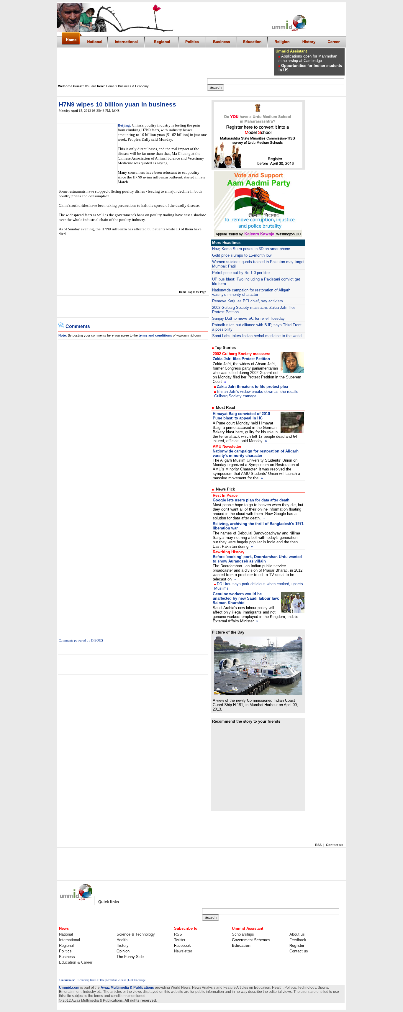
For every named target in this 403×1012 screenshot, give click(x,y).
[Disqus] (133, 413)
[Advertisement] (165, 62)
